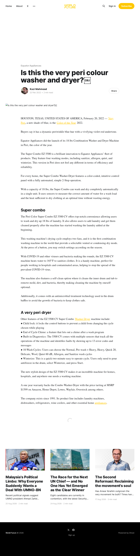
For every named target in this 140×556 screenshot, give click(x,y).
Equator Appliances (31, 65)
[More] (34, 6)
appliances (101, 403)
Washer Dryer (82, 319)
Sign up (71, 535)
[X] (68, 530)
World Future (11, 533)
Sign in (112, 6)
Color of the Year (66, 123)
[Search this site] (104, 6)
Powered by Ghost (126, 533)
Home (9, 6)
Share (114, 91)
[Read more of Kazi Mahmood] (24, 91)
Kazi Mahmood (38, 89)
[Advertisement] (70, 32)
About (19, 6)
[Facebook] (73, 530)
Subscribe (126, 6)
